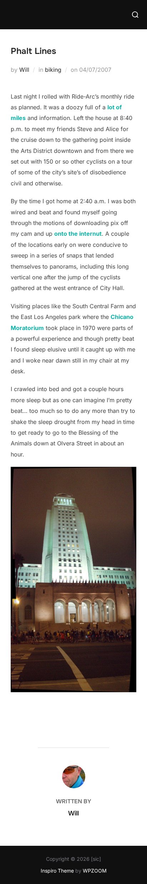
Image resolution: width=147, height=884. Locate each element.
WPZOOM (95, 871)
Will (24, 69)
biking (53, 69)
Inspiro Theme (57, 871)
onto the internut (78, 233)
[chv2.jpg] (73, 690)
